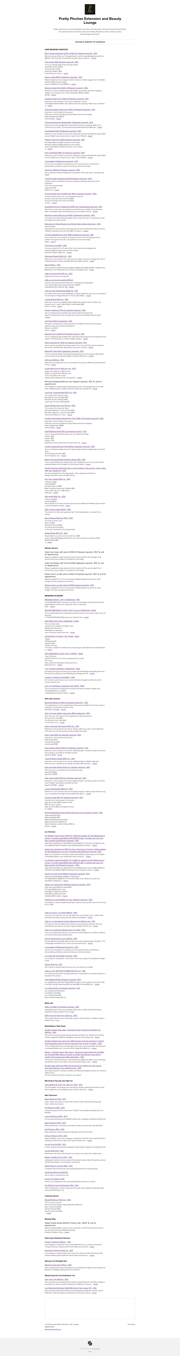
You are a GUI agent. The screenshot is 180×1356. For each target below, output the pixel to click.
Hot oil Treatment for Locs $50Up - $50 (61, 939)
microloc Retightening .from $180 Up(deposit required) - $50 (69, 235)
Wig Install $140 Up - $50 (55, 496)
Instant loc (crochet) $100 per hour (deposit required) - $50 (68, 900)
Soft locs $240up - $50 (54, 360)
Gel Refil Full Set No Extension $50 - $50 (62, 1185)
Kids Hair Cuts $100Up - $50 (56, 1279)
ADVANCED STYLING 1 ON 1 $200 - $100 (62, 636)
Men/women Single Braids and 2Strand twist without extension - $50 (73, 224)
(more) (94, 58)
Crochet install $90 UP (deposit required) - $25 (64, 798)
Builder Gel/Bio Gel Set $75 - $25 (58, 1157)
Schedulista (96, 1348)
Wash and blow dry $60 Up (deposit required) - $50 (66, 343)
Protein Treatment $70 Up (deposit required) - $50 (65, 310)
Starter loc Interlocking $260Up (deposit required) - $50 (67, 885)
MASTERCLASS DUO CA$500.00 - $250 (62, 621)
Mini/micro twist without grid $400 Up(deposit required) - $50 (70, 215)
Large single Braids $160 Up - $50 (59, 789)
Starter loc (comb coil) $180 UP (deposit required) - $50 (67, 874)
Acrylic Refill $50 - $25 (54, 1151)
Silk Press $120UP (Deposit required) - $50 (62, 170)
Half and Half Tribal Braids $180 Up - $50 (61, 291)
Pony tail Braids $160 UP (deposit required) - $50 (65, 153)
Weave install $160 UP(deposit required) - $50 (63, 77)
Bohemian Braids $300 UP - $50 (58, 256)
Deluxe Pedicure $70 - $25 (56, 1136)
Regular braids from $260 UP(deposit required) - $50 (66, 88)
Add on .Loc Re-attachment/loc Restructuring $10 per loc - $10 (70, 921)
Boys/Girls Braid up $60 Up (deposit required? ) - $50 (66, 703)
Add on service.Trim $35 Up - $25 (58, 274)
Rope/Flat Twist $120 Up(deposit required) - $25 (64, 351)
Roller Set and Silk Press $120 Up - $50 (61, 1016)
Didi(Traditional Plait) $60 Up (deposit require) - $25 (66, 431)
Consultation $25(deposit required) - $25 (61, 161)
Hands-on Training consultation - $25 (60, 677)
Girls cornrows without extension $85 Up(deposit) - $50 (67, 713)
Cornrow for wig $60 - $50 (56, 246)
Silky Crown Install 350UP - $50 (58, 509)
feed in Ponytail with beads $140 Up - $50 (62, 726)
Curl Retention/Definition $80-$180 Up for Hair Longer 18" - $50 (71, 1288)
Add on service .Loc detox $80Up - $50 (61, 913)
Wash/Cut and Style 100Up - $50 (58, 1265)
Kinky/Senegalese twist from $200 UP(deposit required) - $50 (70, 110)
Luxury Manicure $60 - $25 (56, 1116)
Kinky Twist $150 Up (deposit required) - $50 (63, 735)
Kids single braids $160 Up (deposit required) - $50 (65, 778)
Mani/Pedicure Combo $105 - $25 (59, 1166)
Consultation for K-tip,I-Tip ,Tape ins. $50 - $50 (63, 1085)
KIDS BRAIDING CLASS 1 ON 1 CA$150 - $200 (64, 654)
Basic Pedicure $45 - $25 (55, 1123)
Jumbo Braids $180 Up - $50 (56, 299)
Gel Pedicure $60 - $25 (54, 1129)
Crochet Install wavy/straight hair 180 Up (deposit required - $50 (71, 194)
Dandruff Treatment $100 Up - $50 (59, 1251)
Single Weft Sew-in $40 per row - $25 (60, 369)
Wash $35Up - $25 (52, 265)
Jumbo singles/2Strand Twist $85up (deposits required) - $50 (70, 447)
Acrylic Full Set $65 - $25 (55, 1144)
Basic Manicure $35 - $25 (55, 1099)
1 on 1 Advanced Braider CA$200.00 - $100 (62, 669)
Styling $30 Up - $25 (53, 964)
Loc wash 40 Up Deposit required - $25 (61, 956)
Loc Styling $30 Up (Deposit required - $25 (62, 988)
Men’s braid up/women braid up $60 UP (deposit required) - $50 (71, 53)
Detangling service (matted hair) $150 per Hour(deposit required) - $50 (73, 207)
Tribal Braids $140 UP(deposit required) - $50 (63, 131)
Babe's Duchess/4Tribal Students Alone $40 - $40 (65, 460)
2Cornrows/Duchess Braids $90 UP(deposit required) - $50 (69, 122)
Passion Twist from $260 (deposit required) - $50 (65, 140)
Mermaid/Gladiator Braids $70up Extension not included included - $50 (74, 813)
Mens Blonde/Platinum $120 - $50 (59, 518)
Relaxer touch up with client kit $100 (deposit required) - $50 (69, 585)
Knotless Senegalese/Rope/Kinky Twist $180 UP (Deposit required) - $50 (74, 418)
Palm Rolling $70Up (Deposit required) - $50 (63, 980)
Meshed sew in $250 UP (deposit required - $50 (64, 334)
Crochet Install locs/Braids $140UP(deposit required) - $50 (68, 179)
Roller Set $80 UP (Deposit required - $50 (62, 1007)
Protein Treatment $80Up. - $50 (58, 1242)
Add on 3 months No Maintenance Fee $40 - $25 (65, 930)
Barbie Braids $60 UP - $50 (56, 533)
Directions (131, 1324)
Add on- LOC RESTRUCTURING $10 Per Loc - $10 (65, 971)
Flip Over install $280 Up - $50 (57, 479)
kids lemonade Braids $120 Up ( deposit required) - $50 (67, 767)
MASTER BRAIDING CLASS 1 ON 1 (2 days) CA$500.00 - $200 (70, 610)
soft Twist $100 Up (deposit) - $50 (58, 321)
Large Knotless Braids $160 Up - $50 (60, 759)
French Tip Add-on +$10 (54, 1179)
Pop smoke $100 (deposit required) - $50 (61, 62)
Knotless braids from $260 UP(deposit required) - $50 (67, 99)
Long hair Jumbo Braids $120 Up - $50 (61, 393)
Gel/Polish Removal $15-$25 (56, 1172)
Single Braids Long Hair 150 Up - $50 (60, 406)
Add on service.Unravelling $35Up (59, 280)
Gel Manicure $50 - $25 (55, 1108)
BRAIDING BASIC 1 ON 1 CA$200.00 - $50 (62, 600)
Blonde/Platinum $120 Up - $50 (58, 1200)
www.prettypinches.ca (53, 1329)
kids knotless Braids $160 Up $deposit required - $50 (66, 748)
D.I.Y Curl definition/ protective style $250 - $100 (64, 686)
